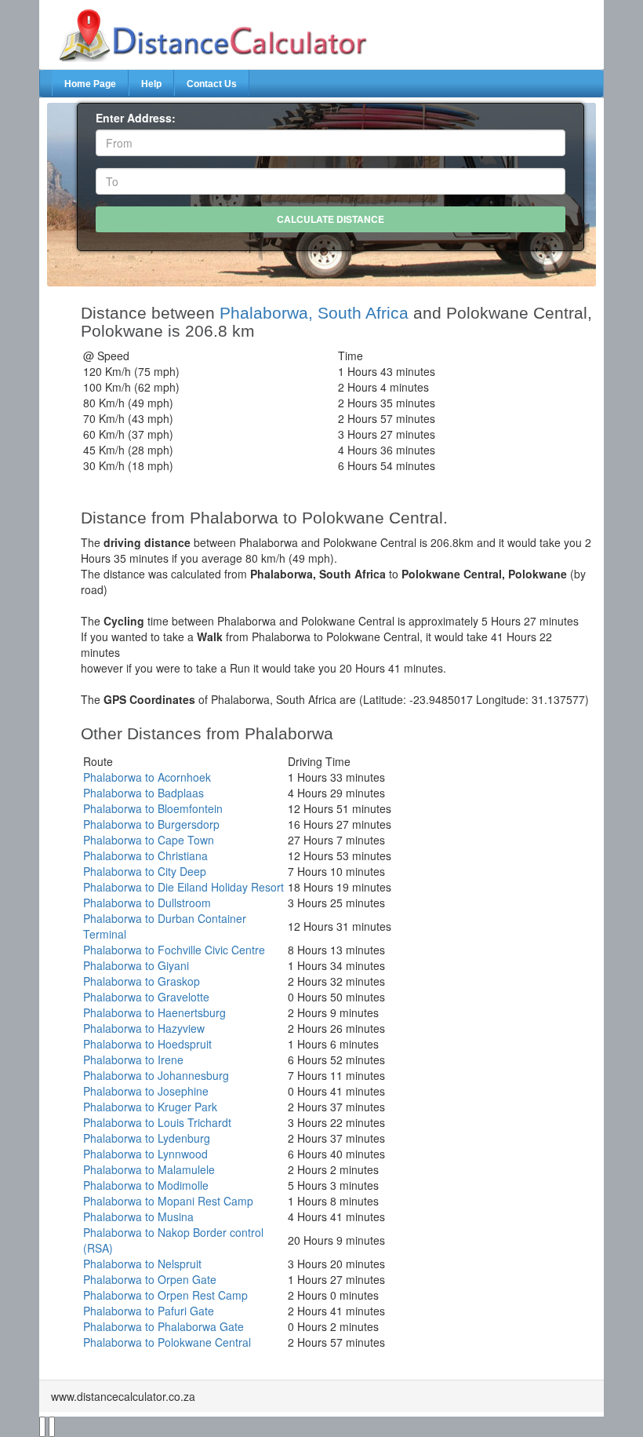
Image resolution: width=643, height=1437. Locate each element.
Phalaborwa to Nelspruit (142, 1263)
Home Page (90, 83)
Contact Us (212, 83)
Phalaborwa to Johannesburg (156, 1075)
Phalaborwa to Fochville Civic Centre (174, 949)
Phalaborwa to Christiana (145, 855)
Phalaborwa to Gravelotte (146, 997)
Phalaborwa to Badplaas (143, 793)
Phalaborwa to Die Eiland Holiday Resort (183, 887)
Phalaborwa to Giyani (136, 965)
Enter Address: (136, 118)
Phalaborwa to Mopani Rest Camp (168, 1201)
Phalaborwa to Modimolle (146, 1185)
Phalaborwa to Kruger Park (150, 1106)
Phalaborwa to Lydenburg (146, 1138)
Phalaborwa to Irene (133, 1059)
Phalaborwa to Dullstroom (147, 902)
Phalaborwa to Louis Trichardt (157, 1122)
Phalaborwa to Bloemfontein (153, 808)
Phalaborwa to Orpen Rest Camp (165, 1295)
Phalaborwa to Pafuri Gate (148, 1310)
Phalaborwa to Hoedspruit (147, 1044)
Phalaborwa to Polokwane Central (167, 1342)
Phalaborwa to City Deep (144, 871)
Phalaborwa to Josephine (146, 1091)
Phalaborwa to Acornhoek (147, 777)
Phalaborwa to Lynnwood (145, 1154)
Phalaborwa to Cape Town (148, 840)
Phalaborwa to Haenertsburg (154, 1012)
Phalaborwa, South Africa (314, 313)
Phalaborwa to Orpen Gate (149, 1279)
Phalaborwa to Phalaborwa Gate (163, 1326)
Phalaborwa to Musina (138, 1216)
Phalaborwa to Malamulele (149, 1169)
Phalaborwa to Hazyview (144, 1028)
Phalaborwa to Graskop (141, 981)
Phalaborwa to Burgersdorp (151, 824)
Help (151, 83)
